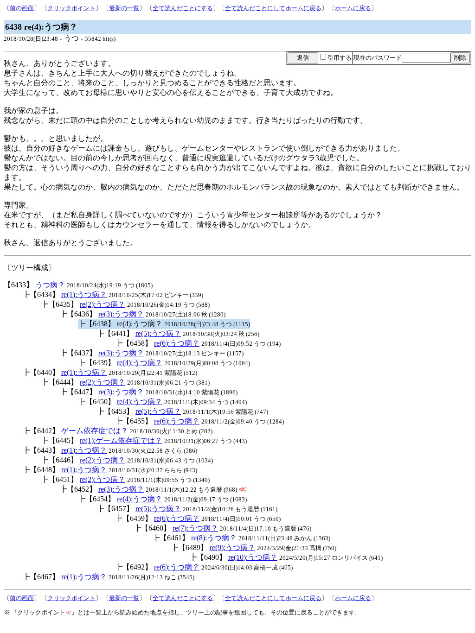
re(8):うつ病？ (214, 538)
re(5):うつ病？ (158, 333)
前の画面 (22, 8)
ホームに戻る (353, 8)
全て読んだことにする (183, 8)
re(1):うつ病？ (84, 294)
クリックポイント (71, 8)
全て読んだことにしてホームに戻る (273, 8)
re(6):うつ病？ (176, 343)
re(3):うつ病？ (121, 314)
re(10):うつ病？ (252, 557)
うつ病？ (50, 285)
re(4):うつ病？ (139, 363)
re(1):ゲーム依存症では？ (121, 440)
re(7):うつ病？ (195, 528)
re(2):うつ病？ (102, 304)
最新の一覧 (124, 8)
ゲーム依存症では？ (94, 431)
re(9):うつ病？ (232, 547)
